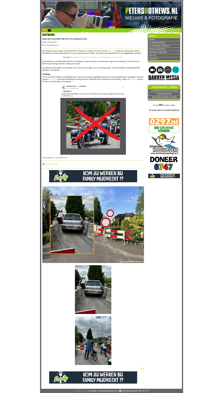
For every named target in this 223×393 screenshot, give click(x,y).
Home (152, 39)
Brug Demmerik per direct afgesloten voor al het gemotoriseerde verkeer (97, 57)
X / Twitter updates (159, 46)
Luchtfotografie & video (164, 91)
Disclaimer (93, 391)
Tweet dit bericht (51, 164)
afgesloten (111, 51)
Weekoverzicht (157, 49)
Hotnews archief (158, 52)
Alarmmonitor (157, 43)
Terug (142, 368)
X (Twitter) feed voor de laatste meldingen (164, 110)
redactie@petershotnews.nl (108, 391)
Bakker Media (164, 94)
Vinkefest (52, 79)
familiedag (133, 79)
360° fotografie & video (164, 97)
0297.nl (152, 55)
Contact (153, 59)
